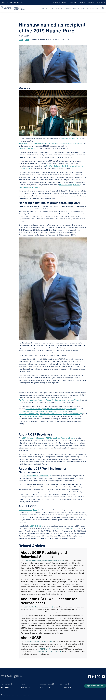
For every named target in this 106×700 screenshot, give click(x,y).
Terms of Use (63, 684)
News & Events (94, 8)
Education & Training (71, 8)
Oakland (72, 528)
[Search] (103, 8)
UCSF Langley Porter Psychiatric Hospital (60, 438)
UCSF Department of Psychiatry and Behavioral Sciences (44, 561)
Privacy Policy (44, 687)
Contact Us (56, 2)
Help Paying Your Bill (46, 684)
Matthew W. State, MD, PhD (69, 185)
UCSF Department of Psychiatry (33, 438)
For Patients (43, 8)
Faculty (64, 2)
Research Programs (56, 8)
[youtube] (102, 676)
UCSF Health (34, 526)
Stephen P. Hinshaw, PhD (70, 139)
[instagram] (93, 676)
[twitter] (98, 676)
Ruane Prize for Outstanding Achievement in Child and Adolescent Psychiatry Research (50, 144)
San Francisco (59, 528)
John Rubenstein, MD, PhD (28, 187)
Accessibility (4, 687)
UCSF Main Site (64, 687)
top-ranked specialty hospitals (48, 651)
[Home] (13, 8)
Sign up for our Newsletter (95, 686)
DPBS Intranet (101, 2)
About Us (83, 8)
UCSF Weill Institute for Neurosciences (35, 476)
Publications (90, 2)
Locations (82, 2)
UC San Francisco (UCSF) (28, 510)
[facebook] (88, 676)
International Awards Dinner (28, 148)
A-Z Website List (5, 684)
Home (21, 40)
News (27, 40)
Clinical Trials (72, 2)
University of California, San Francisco (11, 2)
